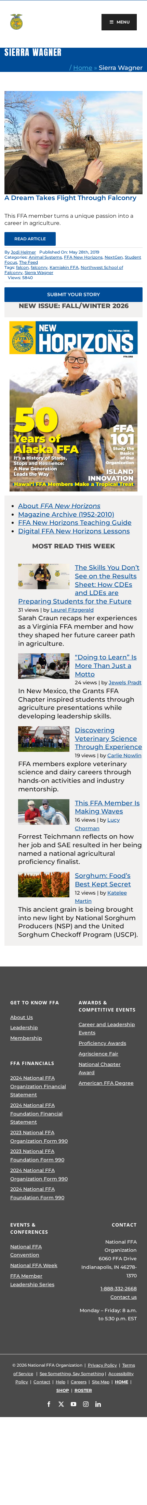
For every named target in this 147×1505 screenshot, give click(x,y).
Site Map (100, 1381)
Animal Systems (45, 257)
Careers (78, 1381)
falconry (39, 267)
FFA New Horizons (83, 257)
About (59, 506)
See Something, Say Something (72, 1373)
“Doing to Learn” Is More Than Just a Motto (106, 665)
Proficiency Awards (102, 1043)
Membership (26, 1038)
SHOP (62, 1390)
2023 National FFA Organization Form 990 (39, 1136)
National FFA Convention (26, 1251)
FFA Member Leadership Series (32, 1280)
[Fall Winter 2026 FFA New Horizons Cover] (73, 320)
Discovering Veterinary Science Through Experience (108, 738)
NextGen (114, 257)
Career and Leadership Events (107, 1028)
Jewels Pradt (125, 682)
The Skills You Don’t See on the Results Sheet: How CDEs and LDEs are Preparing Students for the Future (78, 584)
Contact (42, 1381)
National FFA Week (33, 1265)
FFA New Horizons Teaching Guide (75, 523)
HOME (121, 1381)
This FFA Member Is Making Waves (107, 807)
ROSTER (83, 1390)
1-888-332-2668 (119, 1289)
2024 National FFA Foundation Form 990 (37, 1193)
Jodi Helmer (23, 252)
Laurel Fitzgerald (72, 610)
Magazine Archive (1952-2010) (66, 514)
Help (60, 1381)
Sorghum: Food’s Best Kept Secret (103, 880)
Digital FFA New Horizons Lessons (74, 531)
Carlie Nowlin (124, 755)
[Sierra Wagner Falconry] (73, 94)
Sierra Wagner (39, 272)
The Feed (28, 262)
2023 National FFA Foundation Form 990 (37, 1155)
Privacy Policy (102, 1365)
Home (82, 67)
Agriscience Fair (98, 1054)
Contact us (123, 1297)
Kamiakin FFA (64, 267)
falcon (22, 267)
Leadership (24, 1027)
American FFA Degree (106, 1083)
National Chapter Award (100, 1068)
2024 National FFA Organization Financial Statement (38, 1086)
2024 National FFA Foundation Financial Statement (36, 1113)
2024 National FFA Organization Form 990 (39, 1174)
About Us (21, 1017)
